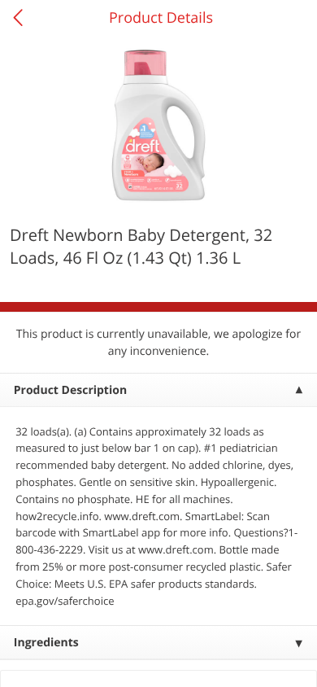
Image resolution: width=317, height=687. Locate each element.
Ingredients (46, 642)
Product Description (70, 390)
